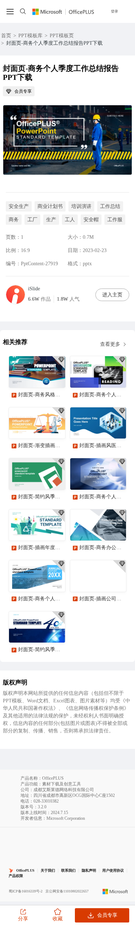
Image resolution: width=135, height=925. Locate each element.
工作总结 (110, 206)
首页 (6, 35)
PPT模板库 (30, 35)
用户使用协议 (113, 870)
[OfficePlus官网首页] (63, 11)
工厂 (32, 219)
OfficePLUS (25, 870)
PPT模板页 (62, 35)
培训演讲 (81, 206)
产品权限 (16, 876)
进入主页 (112, 294)
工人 (70, 219)
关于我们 (48, 870)
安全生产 (19, 206)
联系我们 (68, 870)
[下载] (53, 376)
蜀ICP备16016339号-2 (25, 891)
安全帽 (91, 219)
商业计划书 (50, 206)
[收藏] (36, 376)
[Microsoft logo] (115, 891)
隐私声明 (89, 870)
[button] (118, 743)
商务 (14, 219)
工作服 (114, 219)
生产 (51, 219)
